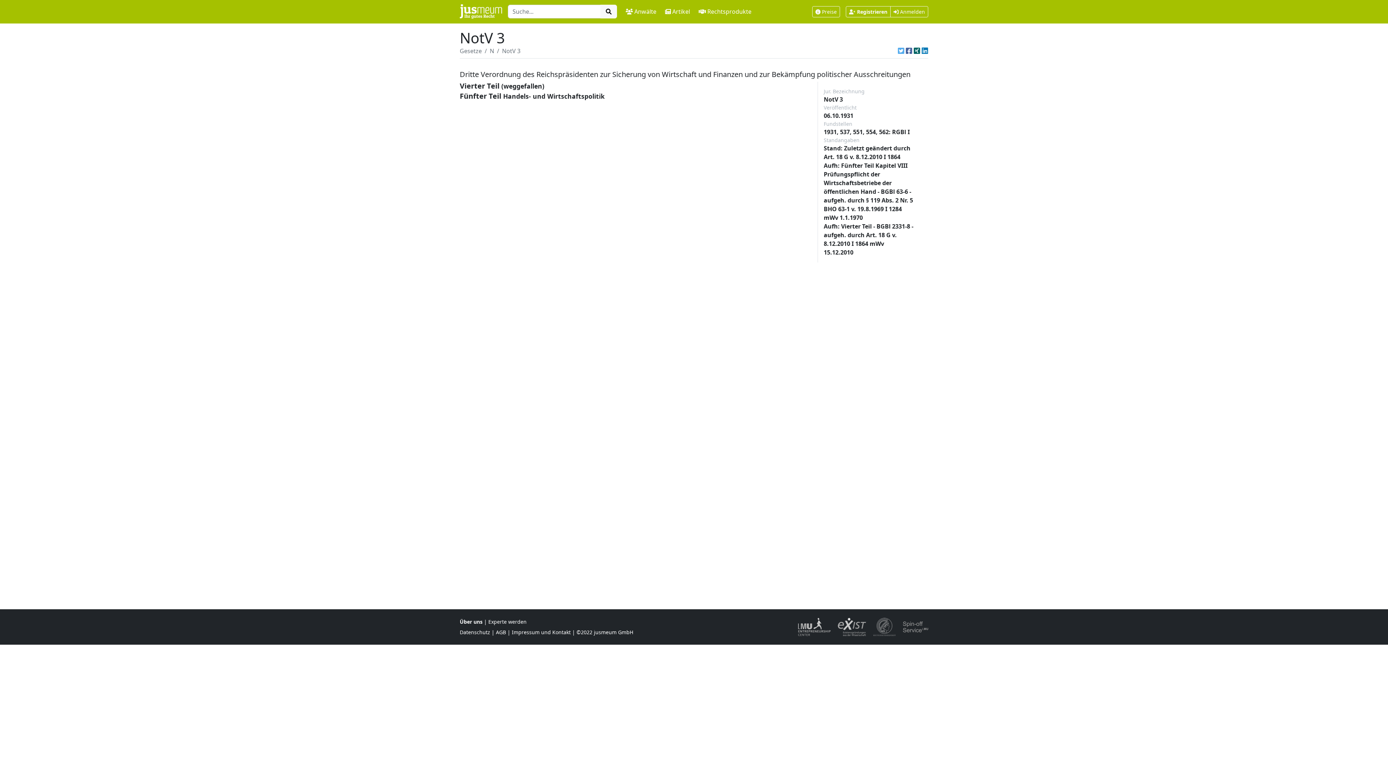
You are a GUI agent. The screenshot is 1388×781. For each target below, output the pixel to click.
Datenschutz (475, 632)
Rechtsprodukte (729, 12)
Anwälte (645, 12)
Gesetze (471, 51)
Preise (829, 11)
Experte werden (507, 621)
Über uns (471, 621)
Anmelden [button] (912, 11)
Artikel (681, 12)
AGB (501, 632)
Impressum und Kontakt (541, 632)
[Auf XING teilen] (917, 51)
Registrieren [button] (872, 11)
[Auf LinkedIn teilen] (925, 51)
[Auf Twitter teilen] (901, 51)
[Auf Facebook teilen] (909, 51)
